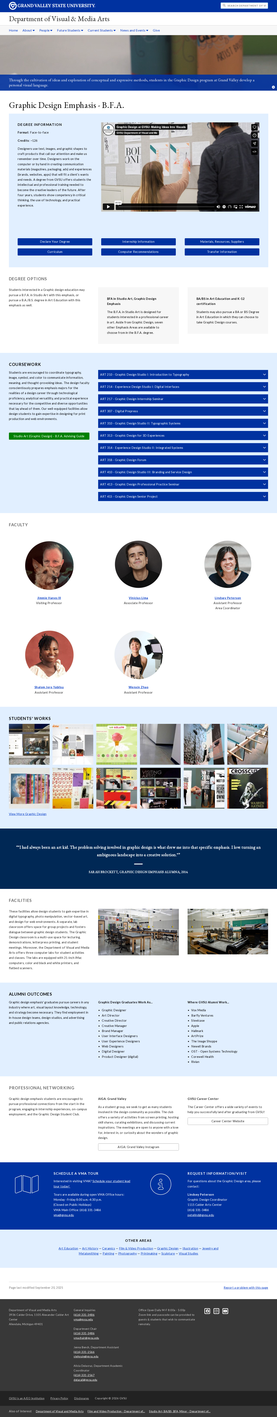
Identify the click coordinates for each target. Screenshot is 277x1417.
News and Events (133, 30)
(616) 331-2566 (84, 1352)
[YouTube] (225, 1311)
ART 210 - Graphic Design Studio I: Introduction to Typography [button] (144, 374)
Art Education (68, 1248)
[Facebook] (207, 1311)
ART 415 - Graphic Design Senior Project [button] (129, 496)
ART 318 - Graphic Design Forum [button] (123, 460)
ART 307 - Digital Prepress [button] (119, 411)
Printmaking (149, 1253)
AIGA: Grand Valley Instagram (138, 1147)
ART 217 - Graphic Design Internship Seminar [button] (132, 399)
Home (13, 30)
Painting (108, 1253)
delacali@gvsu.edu (85, 1379)
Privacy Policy (59, 1398)
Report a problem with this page (246, 1287)
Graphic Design (168, 1248)
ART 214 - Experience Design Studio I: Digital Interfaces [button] (139, 386)
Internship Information (138, 241)
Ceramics (108, 1248)
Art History (90, 1248)
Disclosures (81, 1398)
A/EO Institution (27, 1398)
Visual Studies (188, 1253)
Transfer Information (222, 251)
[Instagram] (216, 1311)
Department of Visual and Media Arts (60, 1411)
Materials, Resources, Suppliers (222, 241)
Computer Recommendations (138, 251)
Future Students (69, 30)
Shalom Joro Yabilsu (49, 687)
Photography (127, 1253)
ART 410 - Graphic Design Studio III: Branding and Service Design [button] (146, 472)
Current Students (101, 30)
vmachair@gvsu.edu (86, 1338)
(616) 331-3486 (84, 1314)
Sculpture (168, 1253)
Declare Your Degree (55, 241)
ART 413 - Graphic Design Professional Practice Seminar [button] (139, 484)
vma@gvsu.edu (64, 1215)
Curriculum (55, 251)
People (44, 30)
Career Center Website (228, 1121)
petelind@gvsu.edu (201, 1215)
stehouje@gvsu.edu (86, 1356)
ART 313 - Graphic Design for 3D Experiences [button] (132, 435)
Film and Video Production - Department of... (116, 1411)
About (28, 30)
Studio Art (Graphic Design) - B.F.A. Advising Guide (49, 436)
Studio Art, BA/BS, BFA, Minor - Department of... (179, 1411)
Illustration (190, 1248)
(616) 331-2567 (84, 1375)
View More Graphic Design (28, 814)
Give (156, 30)
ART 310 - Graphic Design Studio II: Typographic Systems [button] (140, 423)
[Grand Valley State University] (52, 9)
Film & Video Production (136, 1248)
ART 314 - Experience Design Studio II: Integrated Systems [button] (141, 447)
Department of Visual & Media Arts (59, 18)
